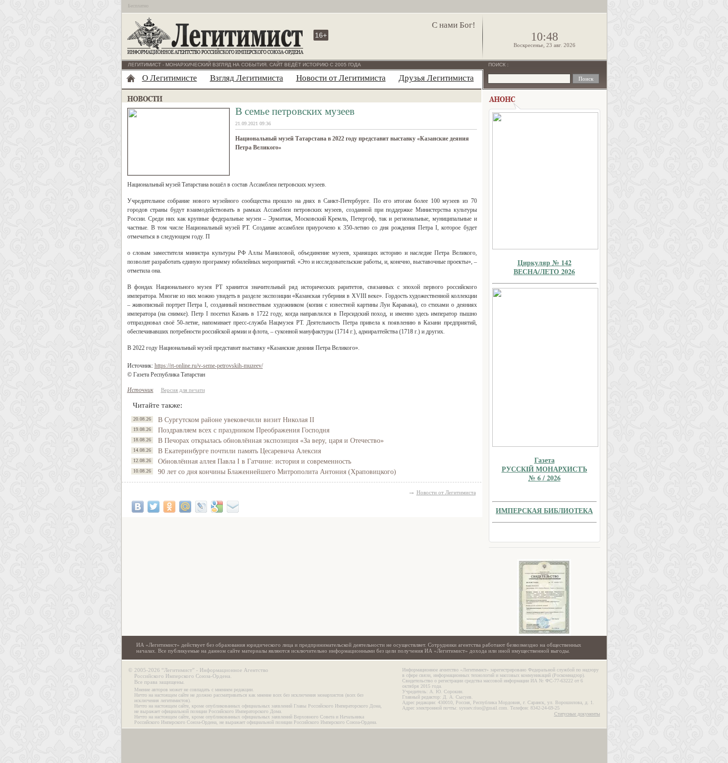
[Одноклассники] (169, 507)
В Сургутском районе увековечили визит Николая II (236, 420)
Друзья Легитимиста (436, 78)
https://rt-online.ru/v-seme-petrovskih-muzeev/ (209, 365)
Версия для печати (183, 390)
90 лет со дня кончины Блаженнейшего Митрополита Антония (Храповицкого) (277, 472)
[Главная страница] (130, 78)
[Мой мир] (185, 507)
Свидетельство (544, 597)
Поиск (497, 64)
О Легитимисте (169, 78)
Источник (140, 389)
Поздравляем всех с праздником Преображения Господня (243, 430)
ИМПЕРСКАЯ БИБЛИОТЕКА (544, 510)
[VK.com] (138, 507)
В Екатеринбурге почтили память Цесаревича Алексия (239, 451)
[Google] (217, 507)
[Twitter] (153, 507)
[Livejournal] (201, 507)
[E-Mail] (233, 507)
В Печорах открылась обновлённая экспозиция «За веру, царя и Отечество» (271, 440)
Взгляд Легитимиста (246, 78)
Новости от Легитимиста (341, 78)
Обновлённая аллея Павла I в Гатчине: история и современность (254, 461)
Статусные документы (577, 713)
